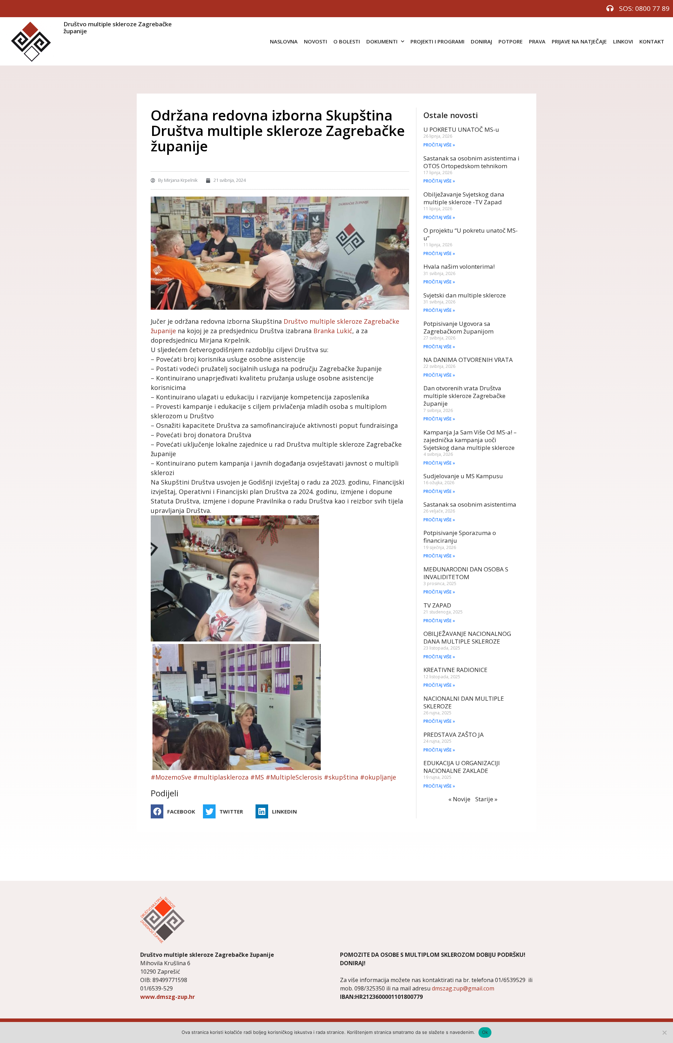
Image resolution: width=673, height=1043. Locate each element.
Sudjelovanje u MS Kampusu (463, 476)
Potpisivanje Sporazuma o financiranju (459, 536)
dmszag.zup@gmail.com (463, 988)
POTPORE (510, 41)
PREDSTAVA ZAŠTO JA (453, 734)
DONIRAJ (481, 41)
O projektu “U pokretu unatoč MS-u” (470, 234)
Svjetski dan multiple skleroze (464, 295)
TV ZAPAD (437, 605)
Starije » (486, 799)
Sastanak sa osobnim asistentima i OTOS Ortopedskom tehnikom (471, 162)
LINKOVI (623, 41)
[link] (332, 331)
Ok (485, 1032)
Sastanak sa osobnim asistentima (469, 504)
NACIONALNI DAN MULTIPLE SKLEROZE (463, 702)
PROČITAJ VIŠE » (439, 145)
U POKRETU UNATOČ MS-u (461, 129)
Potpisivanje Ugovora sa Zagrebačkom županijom (458, 327)
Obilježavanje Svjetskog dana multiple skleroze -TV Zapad (463, 198)
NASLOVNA (284, 41)
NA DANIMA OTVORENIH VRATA (468, 360)
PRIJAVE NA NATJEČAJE (579, 41)
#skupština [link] (341, 777)
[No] (664, 1032)
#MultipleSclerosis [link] (294, 777)
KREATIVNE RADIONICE (455, 670)
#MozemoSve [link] (171, 777)
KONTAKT (651, 41)
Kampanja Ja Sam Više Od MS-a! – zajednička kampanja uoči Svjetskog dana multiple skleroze (470, 440)
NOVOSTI (315, 41)
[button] (175, 811)
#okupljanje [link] (378, 777)
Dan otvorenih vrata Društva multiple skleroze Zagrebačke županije (464, 395)
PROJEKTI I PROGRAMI (437, 41)
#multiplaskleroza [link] (221, 777)
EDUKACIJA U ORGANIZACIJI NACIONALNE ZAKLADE (461, 767)
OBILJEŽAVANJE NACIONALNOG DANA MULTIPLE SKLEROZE (467, 637)
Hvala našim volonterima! (459, 266)
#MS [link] (257, 777)
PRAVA (537, 41)
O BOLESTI (346, 41)
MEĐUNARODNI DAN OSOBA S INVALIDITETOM (465, 573)
